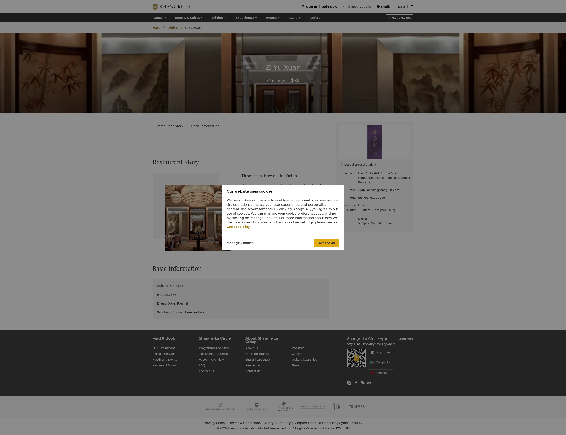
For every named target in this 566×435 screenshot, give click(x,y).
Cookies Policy (238, 227)
